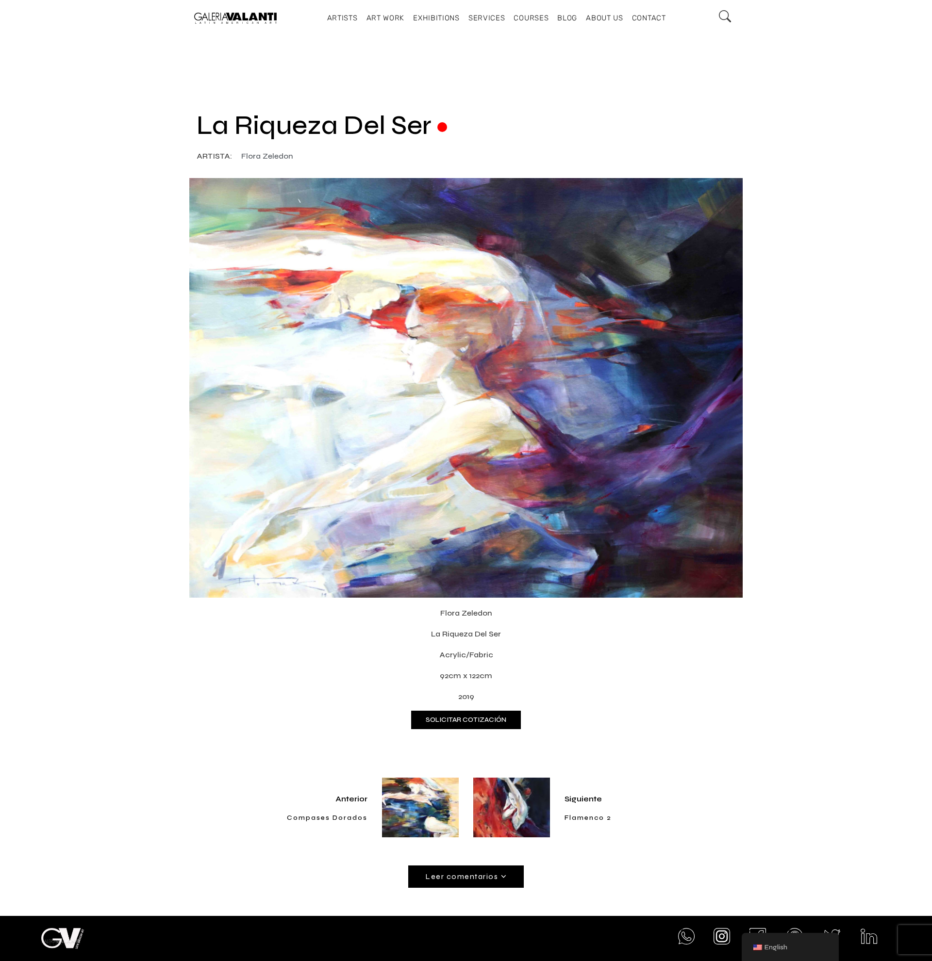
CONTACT (649, 18)
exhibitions (436, 18)
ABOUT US (604, 18)
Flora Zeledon (267, 156)
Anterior (351, 798)
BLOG (567, 18)
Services (486, 18)
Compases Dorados (327, 818)
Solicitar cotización (466, 720)
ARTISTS (342, 18)
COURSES (531, 18)
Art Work (385, 18)
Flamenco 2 (588, 818)
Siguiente (583, 798)
